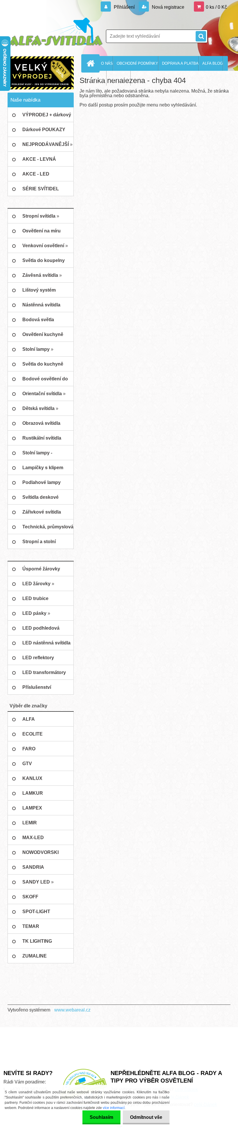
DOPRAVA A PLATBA (180, 63)
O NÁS (107, 63)
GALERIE (98, 78)
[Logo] (55, 32)
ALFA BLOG (212, 63)
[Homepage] (91, 63)
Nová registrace (167, 7)
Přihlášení (124, 7)
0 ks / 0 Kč (216, 7)
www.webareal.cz (72, 1009)
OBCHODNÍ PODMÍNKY (137, 63)
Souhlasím (101, 1117)
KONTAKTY (120, 78)
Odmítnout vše (146, 1117)
